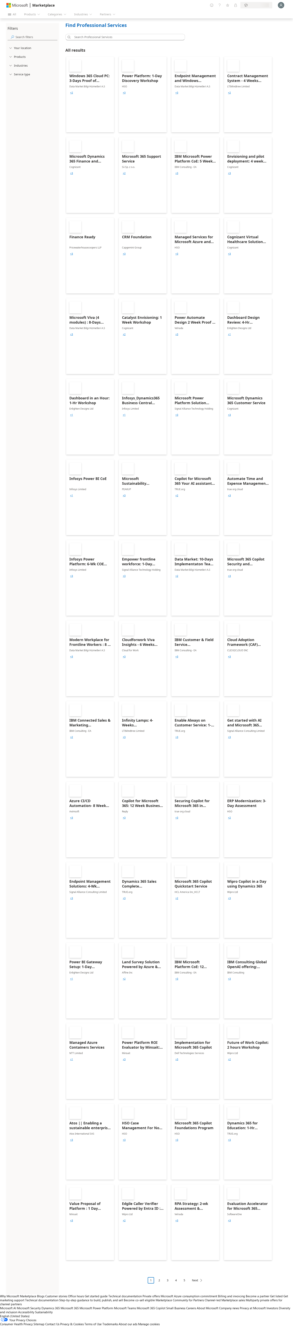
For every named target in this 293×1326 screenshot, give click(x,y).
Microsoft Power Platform (96, 1308)
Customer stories (56, 1296)
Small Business (175, 1308)
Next (195, 1280)
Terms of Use (93, 1324)
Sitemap (38, 1324)
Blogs (40, 1296)
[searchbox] (36, 37)
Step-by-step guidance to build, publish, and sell (91, 1300)
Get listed (276, 1296)
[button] (68, 37)
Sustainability (44, 1312)
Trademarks (110, 1324)
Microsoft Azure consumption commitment (189, 1296)
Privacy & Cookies (72, 1324)
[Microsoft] (17, 5)
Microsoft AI (8, 1308)
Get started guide (96, 1296)
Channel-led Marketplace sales (225, 1300)
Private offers (151, 1296)
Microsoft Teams (125, 1308)
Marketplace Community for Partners (180, 1300)
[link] (90, 94)
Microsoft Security (29, 1308)
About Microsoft (207, 1308)
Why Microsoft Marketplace (18, 1296)
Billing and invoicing (231, 1296)
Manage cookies (149, 1324)
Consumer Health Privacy (16, 1324)
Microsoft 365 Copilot (151, 1308)
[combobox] (126, 37)
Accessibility (26, 1312)
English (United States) (15, 1316)
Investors (272, 1308)
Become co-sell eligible (139, 1300)
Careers (191, 1308)
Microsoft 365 (70, 1308)
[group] (71, 92)
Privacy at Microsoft (253, 1308)
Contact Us (52, 1324)
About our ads (128, 1324)
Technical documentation (125, 1296)
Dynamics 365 (50, 1308)
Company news (229, 1308)
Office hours (76, 1296)
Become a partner (257, 1296)
